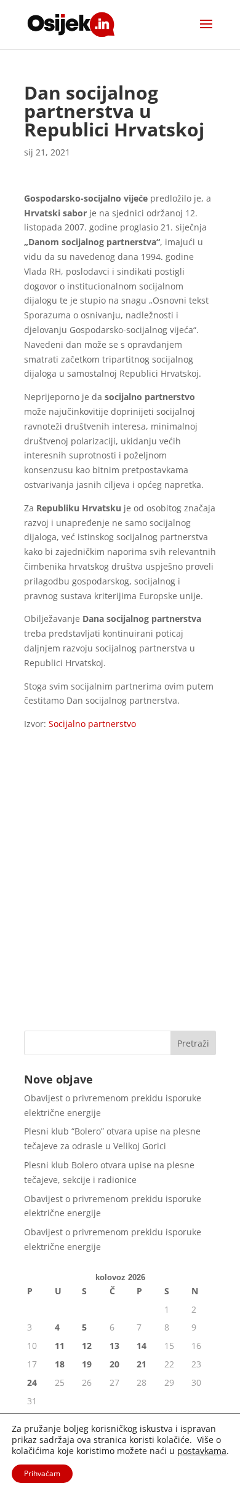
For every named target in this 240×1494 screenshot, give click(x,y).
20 (114, 1364)
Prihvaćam (42, 1473)
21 (141, 1364)
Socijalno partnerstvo (91, 723)
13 (114, 1345)
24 (32, 1382)
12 (87, 1345)
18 (60, 1364)
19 (87, 1364)
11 (60, 1345)
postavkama (201, 1451)
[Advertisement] (120, 892)
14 (141, 1345)
